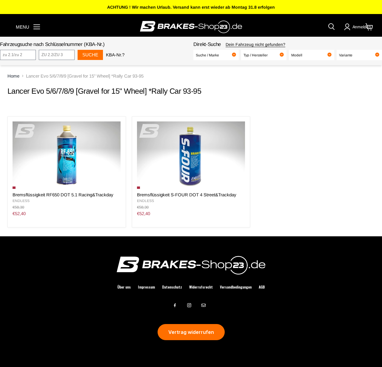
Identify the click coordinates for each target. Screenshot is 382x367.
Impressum (146, 287)
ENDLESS (21, 201)
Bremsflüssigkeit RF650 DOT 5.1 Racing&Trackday (63, 194)
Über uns (124, 287)
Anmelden (361, 26)
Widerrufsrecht (201, 287)
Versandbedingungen (236, 287)
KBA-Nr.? (115, 54)
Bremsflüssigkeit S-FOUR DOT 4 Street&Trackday (186, 194)
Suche (90, 54)
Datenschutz (172, 287)
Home (13, 75)
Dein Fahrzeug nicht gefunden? (255, 44)
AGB (262, 287)
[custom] (175, 305)
